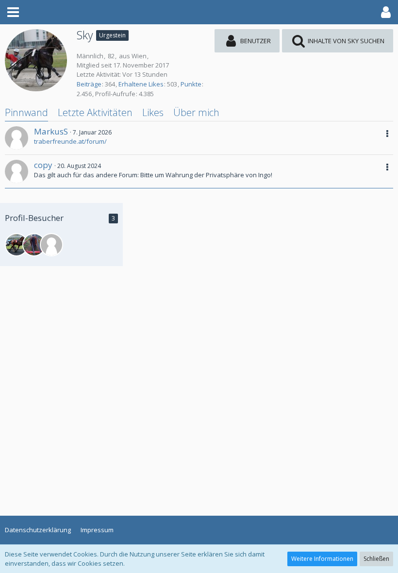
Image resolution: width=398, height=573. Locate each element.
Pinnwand (26, 112)
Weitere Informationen (322, 559)
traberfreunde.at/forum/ (70, 141)
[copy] (16, 171)
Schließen (376, 559)
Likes (153, 112)
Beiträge (89, 84)
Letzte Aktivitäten (95, 112)
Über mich (196, 112)
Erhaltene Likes (141, 84)
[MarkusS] (16, 138)
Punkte (191, 84)
